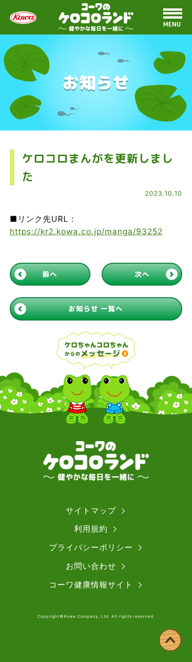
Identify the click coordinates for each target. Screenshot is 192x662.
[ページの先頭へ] (170, 640)
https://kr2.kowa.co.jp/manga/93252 (86, 231)
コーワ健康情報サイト (91, 584)
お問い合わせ (91, 566)
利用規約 (91, 528)
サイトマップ (91, 510)
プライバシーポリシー (91, 547)
